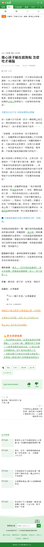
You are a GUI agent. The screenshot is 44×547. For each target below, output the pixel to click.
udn (3, 53)
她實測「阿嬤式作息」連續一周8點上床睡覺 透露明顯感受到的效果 (24, 16)
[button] (41, 7)
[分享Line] (16, 11)
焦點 (3, 7)
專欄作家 (26, 538)
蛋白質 (30, 232)
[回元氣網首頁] (8, 2)
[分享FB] (5, 11)
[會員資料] (38, 3)
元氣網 (7, 53)
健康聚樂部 (15, 535)
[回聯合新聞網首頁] (3, 3)
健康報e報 (11, 526)
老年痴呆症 (7, 373)
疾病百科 (32, 535)
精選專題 (24, 535)
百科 (33, 7)
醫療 (26, 7)
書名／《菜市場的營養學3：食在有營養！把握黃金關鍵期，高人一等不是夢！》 (22, 271)
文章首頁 (18, 538)
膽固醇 (5, 210)
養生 (10, 7)
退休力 (39, 535)
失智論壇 (18, 7)
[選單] (41, 3)
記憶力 (11, 101)
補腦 (14, 189)
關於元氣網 (6, 535)
